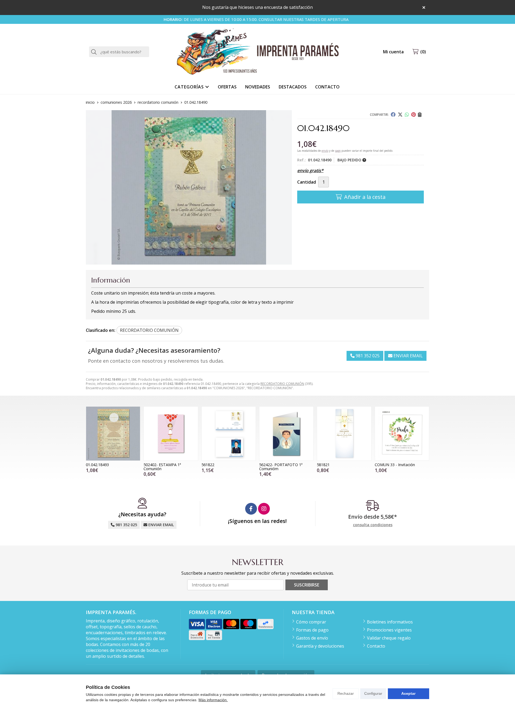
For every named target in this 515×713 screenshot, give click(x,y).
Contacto (376, 646)
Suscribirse (306, 585)
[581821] (344, 434)
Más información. (213, 700)
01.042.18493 (97, 464)
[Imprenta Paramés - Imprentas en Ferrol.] (257, 52)
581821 (323, 464)
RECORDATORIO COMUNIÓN (282, 383)
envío (325, 151)
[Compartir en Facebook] (393, 114)
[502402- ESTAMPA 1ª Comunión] (171, 434)
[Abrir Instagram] (264, 508)
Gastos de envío (312, 638)
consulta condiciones (372, 525)
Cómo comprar (311, 622)
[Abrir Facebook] (251, 508)
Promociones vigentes (389, 630)
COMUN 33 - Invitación (395, 464)
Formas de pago (312, 630)
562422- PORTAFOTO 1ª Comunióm (281, 466)
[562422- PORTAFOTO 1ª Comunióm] (286, 434)
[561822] (229, 434)
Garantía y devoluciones (320, 646)
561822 (207, 464)
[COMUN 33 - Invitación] (402, 434)
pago (338, 151)
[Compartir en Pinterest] (413, 114)
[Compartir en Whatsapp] (407, 114)
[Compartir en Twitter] (400, 114)
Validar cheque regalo (389, 638)
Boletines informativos (390, 622)
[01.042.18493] (113, 434)
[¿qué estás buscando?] (119, 52)
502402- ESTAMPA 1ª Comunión (162, 466)
